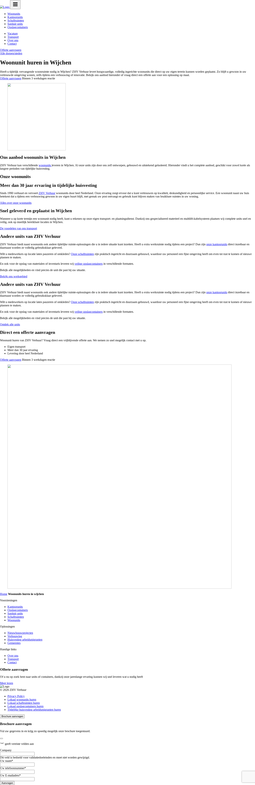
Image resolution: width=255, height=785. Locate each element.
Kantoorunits (15, 17)
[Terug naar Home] (5, 7)
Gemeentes (14, 643)
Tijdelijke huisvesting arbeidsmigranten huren (34, 709)
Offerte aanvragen (10, 50)
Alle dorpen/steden (11, 53)
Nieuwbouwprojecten (20, 632)
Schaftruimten (15, 20)
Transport (13, 36)
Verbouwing (14, 636)
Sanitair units (15, 23)
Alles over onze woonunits (16, 202)
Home (3, 594)
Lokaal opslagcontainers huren (25, 706)
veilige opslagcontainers (88, 263)
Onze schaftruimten (82, 254)
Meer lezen (6, 683)
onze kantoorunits (216, 244)
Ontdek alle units (10, 324)
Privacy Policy (16, 696)
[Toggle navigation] (15, 4)
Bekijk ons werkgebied (13, 276)
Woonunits (13, 13)
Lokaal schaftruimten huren (23, 702)
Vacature (12, 33)
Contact (12, 43)
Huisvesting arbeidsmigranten (24, 639)
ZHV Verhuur (47, 193)
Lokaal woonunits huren (21, 699)
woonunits (45, 165)
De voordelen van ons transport (18, 228)
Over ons (12, 40)
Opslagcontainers (17, 27)
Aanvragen (7, 783)
